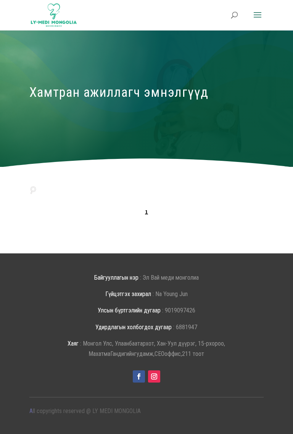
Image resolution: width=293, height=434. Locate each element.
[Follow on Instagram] (154, 376)
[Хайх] (33, 189)
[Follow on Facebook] (139, 376)
